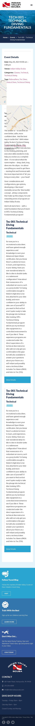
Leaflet (7, 146)
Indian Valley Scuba (18, 69)
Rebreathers (14, 79)
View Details (11, 380)
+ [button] (4, 143)
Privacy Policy (26, 717)
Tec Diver (23, 79)
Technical (24, 72)
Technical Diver (10, 82)
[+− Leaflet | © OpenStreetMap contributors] (17, 94)
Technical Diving (10, 75)
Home (5, 37)
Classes (17, 72)
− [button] (5, 143)
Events (12, 37)
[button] (31, 5)
